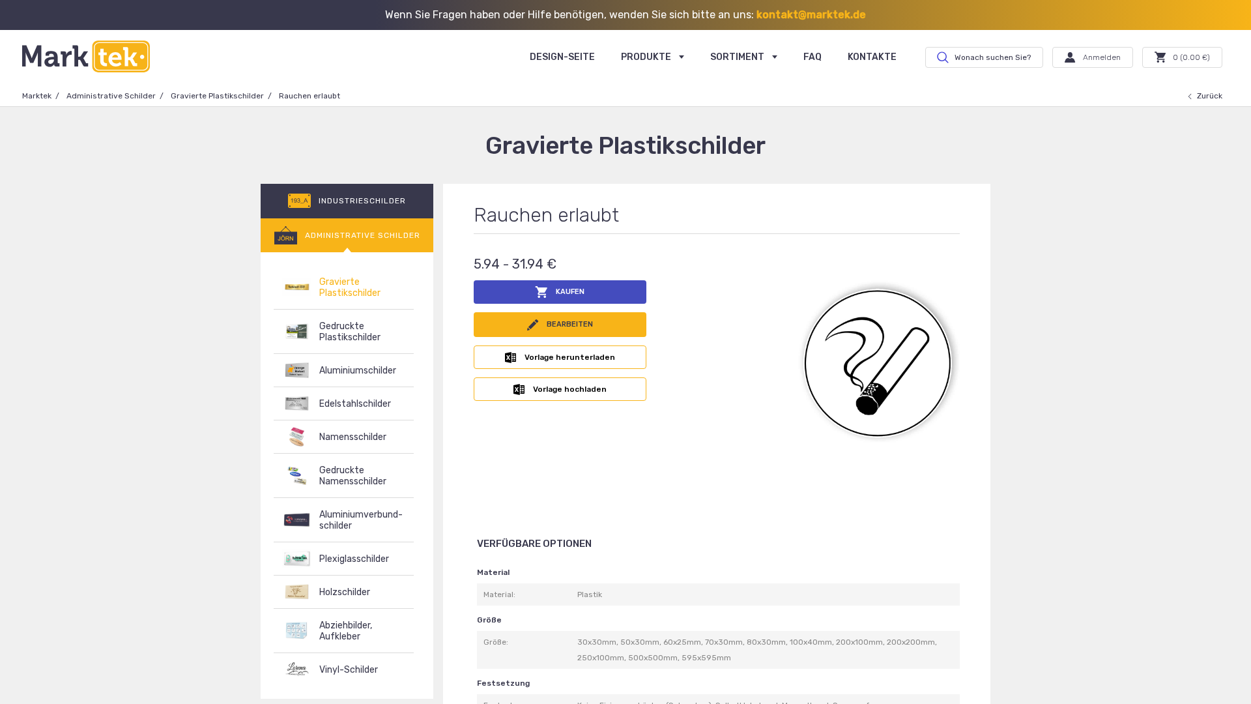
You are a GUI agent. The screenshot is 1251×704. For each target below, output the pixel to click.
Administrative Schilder (111, 95)
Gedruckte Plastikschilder (350, 332)
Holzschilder (344, 592)
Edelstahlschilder (355, 403)
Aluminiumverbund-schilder (361, 520)
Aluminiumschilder (357, 370)
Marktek (36, 95)
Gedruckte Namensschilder (352, 476)
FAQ (812, 57)
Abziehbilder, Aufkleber (345, 631)
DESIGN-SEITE (562, 57)
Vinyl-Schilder (348, 669)
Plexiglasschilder (354, 559)
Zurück (1209, 95)
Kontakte (872, 57)
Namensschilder (352, 437)
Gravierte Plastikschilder (217, 95)
